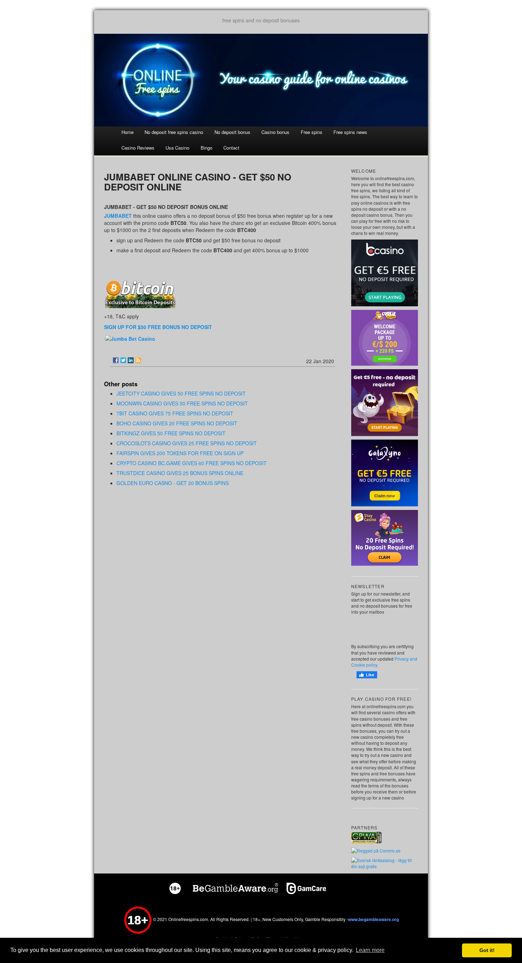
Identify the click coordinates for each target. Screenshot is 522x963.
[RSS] (138, 360)
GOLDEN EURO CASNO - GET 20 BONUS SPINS (172, 482)
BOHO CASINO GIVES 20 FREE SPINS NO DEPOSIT (176, 423)
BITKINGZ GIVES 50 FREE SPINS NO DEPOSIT (170, 433)
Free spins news (350, 132)
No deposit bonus (232, 132)
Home (127, 132)
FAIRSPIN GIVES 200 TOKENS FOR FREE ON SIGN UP (180, 453)
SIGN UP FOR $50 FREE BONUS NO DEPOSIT (158, 326)
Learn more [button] (370, 950)
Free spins (311, 132)
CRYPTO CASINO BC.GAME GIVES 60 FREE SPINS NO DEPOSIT (191, 463)
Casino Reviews (137, 147)
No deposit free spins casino (174, 132)
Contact (231, 147)
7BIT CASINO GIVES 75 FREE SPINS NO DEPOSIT (174, 413)
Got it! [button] (487, 950)
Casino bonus (275, 132)
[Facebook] (116, 360)
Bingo (206, 147)
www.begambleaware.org (373, 919)
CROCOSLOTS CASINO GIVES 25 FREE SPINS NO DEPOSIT (186, 443)
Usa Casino (177, 147)
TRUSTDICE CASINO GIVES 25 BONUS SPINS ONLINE (179, 473)
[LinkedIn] (131, 360)
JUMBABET (118, 215)
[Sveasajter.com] (384, 863)
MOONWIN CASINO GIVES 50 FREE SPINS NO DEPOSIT (182, 403)
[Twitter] (123, 360)
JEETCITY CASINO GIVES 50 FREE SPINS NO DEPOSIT (181, 393)
